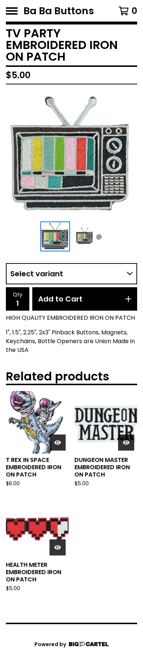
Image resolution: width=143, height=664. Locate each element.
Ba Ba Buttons (58, 11)
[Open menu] (12, 11)
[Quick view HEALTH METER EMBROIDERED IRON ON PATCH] (58, 547)
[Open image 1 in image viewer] (71, 154)
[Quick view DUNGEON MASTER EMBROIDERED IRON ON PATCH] (126, 443)
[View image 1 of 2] (55, 236)
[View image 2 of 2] (88, 236)
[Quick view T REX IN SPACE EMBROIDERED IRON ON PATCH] (58, 443)
